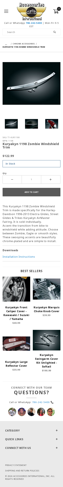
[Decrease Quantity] (12, 179)
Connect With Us (18, 448)
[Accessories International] (32, 11)
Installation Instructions (19, 256)
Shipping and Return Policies (22, 470)
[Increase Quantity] (50, 179)
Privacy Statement (16, 465)
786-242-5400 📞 (43, 402)
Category (12, 430)
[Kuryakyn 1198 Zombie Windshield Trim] (31, 85)
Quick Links (14, 439)
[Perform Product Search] (54, 32)
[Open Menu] (6, 11)
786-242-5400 (34, 22)
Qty (4, 173)
